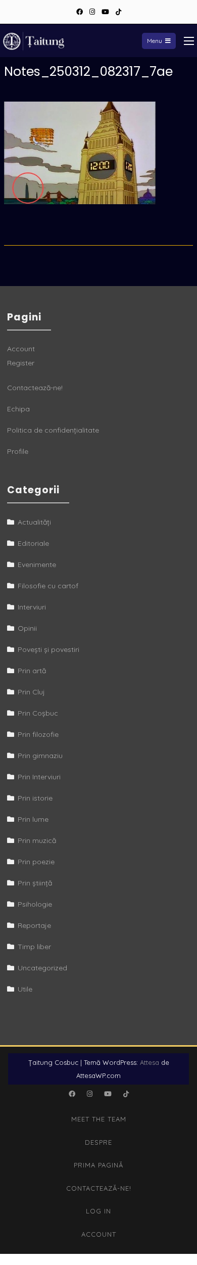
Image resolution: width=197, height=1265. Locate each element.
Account (21, 348)
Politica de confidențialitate (53, 430)
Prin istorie (35, 798)
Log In (98, 1211)
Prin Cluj (31, 691)
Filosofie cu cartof (48, 585)
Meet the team (98, 1119)
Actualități (34, 522)
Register (20, 362)
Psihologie (35, 904)
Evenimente (37, 564)
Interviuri (32, 607)
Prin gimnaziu (40, 755)
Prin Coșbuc (38, 713)
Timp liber (34, 946)
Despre (98, 1142)
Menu (154, 40)
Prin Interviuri (39, 776)
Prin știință (35, 882)
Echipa (18, 408)
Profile (17, 451)
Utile (25, 989)
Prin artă (32, 670)
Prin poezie (36, 861)
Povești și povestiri (48, 649)
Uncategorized (42, 967)
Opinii (27, 628)
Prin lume (33, 819)
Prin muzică (37, 840)
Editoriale (33, 543)
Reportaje (34, 925)
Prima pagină (98, 1165)
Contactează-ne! (35, 387)
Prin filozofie (38, 734)
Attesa (149, 1062)
